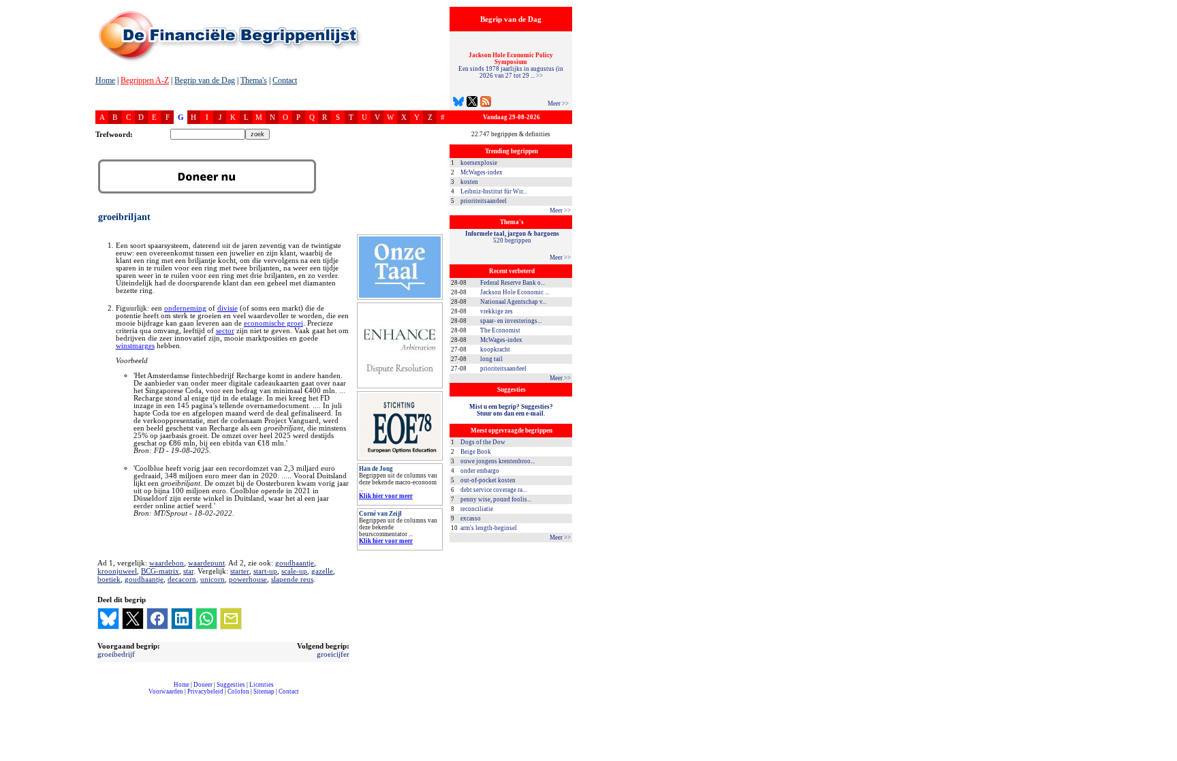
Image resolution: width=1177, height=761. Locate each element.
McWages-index (481, 172)
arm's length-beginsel (488, 528)
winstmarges (135, 346)
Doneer (203, 684)
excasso (470, 518)
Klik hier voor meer (386, 496)
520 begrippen (512, 237)
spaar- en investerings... (511, 320)
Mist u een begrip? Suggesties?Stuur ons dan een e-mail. (511, 410)
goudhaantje (294, 563)
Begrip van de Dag (204, 80)
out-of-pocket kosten (488, 480)
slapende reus (292, 579)
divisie (227, 308)
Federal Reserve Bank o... (512, 282)
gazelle (322, 571)
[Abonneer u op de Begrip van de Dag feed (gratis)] (485, 103)
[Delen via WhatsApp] (206, 619)
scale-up (294, 571)
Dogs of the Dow (482, 442)
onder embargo (479, 470)
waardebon (166, 563)
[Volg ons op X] (472, 103)
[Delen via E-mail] (231, 619)
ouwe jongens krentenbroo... (497, 461)
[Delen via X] (133, 619)
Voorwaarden (165, 691)
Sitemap (263, 691)
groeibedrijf (116, 654)
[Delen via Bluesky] (108, 619)
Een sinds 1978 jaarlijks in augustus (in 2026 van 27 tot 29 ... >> (510, 65)
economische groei (273, 323)
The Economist (500, 330)
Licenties (261, 684)
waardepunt (206, 563)
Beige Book (475, 451)
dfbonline (1164, 757)
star (188, 571)
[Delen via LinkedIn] (182, 619)
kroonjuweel (117, 571)
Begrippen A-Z (145, 80)
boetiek (109, 579)
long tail (491, 359)
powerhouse (248, 579)
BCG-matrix (160, 571)
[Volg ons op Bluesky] (458, 103)
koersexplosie (478, 162)
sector (225, 331)
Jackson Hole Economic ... (514, 292)
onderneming (185, 308)
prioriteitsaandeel (483, 201)
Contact (284, 80)
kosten (469, 181)
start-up (265, 571)
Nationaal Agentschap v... (513, 301)
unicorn (212, 579)
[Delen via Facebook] (157, 619)
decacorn (182, 579)
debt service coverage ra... (493, 489)
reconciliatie (476, 509)
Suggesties (231, 684)
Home (105, 80)
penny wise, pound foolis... (495, 499)
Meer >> (558, 103)
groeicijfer (333, 654)
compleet (102, 696)
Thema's (253, 80)
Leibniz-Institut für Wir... (493, 191)
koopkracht (495, 349)
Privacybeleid (205, 691)
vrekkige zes (496, 311)
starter (239, 571)
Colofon (238, 691)
